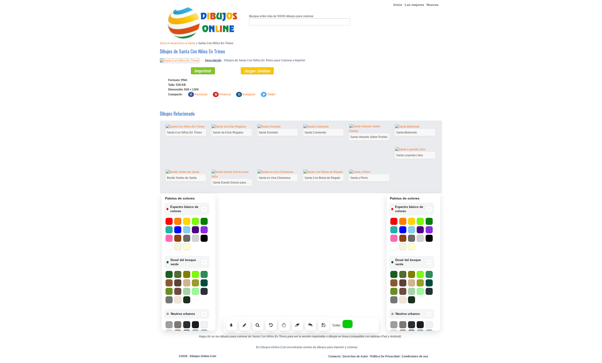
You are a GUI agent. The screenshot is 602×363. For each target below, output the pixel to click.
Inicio (397, 5)
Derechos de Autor (355, 356)
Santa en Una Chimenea (274, 178)
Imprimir (202, 71)
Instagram (249, 94)
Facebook (201, 94)
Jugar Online (257, 71)
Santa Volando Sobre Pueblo (369, 137)
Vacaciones (177, 43)
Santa (191, 43)
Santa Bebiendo (406, 132)
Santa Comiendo (315, 132)
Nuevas (433, 5)
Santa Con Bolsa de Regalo (322, 178)
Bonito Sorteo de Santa (182, 178)
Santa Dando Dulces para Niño (233, 182)
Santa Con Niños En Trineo (184, 132)
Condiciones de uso (415, 356)
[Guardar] (323, 325)
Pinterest (225, 94)
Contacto (334, 356)
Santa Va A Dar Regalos (228, 132)
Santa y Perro (359, 178)
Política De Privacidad (385, 356)
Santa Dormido (268, 132)
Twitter (271, 94)
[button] (187, 209)
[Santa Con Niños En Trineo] (179, 60)
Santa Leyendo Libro (409, 155)
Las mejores (414, 5)
